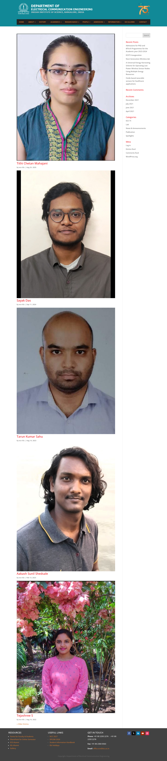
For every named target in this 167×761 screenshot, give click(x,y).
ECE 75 (128, 121)
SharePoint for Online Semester (23, 739)
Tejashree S (25, 715)
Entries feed (131, 149)
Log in (128, 145)
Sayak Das (24, 300)
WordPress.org (132, 156)
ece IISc (22, 167)
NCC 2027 (54, 736)
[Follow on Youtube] (143, 733)
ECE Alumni (14, 742)
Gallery (13, 748)
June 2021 (130, 107)
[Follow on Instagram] (147, 733)
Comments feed (132, 153)
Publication (130, 132)
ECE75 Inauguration (134, 55)
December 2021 (132, 100)
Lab (127, 124)
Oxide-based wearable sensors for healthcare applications (135, 81)
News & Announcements (136, 128)
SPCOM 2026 (55, 739)
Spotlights (130, 136)
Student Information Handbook (62, 742)
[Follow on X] (133, 733)
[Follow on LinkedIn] (138, 733)
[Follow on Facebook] (129, 733)
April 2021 (130, 111)
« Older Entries (23, 724)
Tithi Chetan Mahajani (32, 163)
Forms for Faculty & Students (21, 736)
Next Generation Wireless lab (138, 59)
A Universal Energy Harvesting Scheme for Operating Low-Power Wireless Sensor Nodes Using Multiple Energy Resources (138, 68)
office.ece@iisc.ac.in (101, 748)
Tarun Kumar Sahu (30, 436)
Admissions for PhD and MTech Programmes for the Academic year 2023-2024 (137, 48)
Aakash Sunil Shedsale (32, 574)
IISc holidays (54, 745)
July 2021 (129, 104)
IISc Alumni (14, 745)
